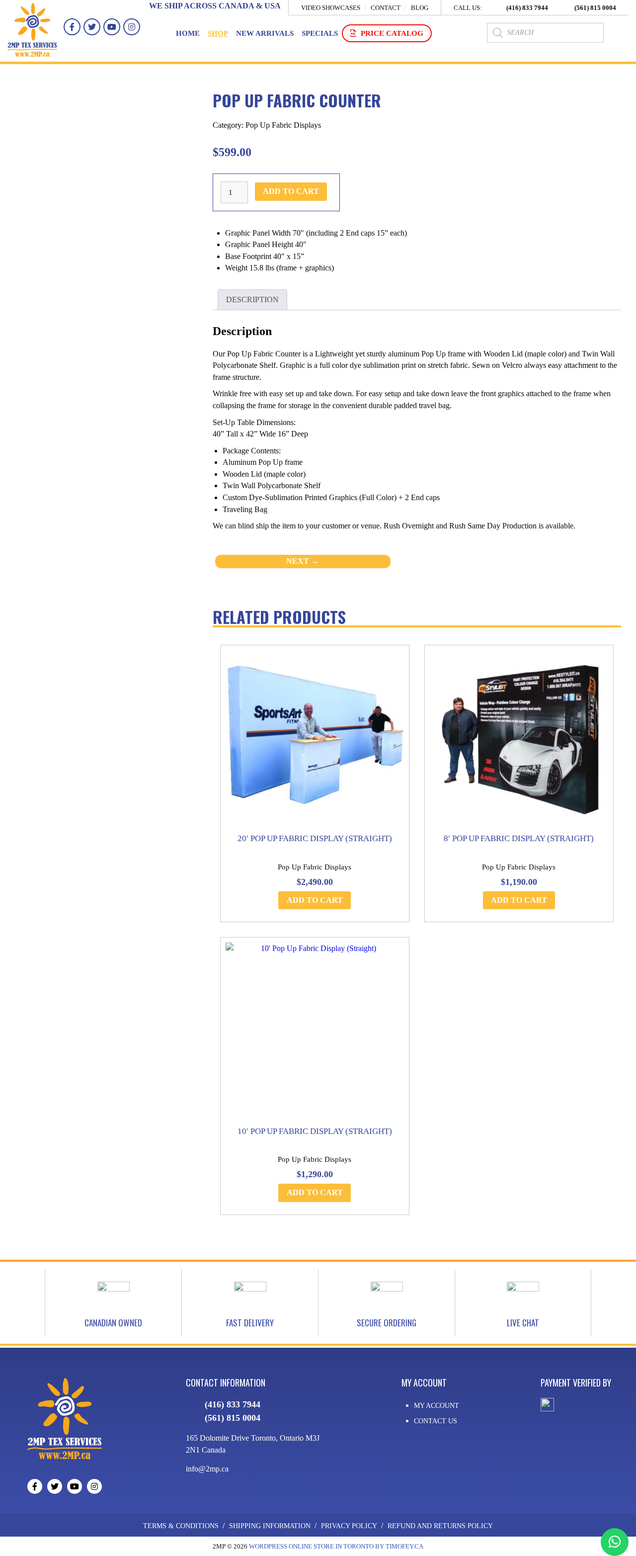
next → (302, 561)
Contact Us (435, 1421)
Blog (419, 7)
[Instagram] (131, 26)
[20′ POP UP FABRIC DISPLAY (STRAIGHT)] (315, 739)
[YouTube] (111, 26)
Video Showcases (330, 7)
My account (436, 1405)
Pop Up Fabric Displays (283, 125)
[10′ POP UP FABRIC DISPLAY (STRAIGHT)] (315, 1032)
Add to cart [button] (315, 900)
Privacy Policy (349, 1526)
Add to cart (291, 191)
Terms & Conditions (181, 1526)
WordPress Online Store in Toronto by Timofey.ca (336, 1546)
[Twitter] (91, 26)
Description (252, 299)
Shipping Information (270, 1526)
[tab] (252, 299)
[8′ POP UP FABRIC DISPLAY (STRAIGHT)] (519, 739)
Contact (385, 7)
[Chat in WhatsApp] (615, 1542)
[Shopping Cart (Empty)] (619, 33)
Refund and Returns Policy (440, 1526)
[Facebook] (72, 26)
